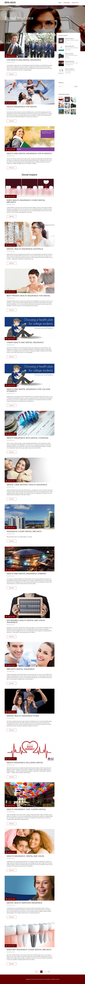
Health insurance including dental (25, 763)
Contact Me (75, 2)
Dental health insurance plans (23, 716)
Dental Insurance (11, 62)
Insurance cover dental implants (24, 531)
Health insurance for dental (22, 107)
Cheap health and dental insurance (25, 342)
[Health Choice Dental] (73, 105)
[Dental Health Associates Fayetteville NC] (73, 111)
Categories (66, 2)
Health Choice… (69, 53)
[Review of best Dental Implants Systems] (67, 99)
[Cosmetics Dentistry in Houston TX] (61, 105)
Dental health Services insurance (24, 903)
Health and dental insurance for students (29, 153)
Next (49, 971)
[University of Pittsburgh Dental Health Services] (67, 111)
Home (59, 2)
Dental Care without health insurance (27, 485)
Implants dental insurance (21, 669)
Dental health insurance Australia (25, 249)
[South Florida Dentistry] (61, 111)
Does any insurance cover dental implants (29, 950)
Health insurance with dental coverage (27, 438)
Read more (11, 74)
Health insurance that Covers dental (26, 809)
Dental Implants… (70, 46)
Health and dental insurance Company (26, 574)
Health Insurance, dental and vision (25, 856)
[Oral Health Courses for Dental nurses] (67, 105)
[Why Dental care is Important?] (73, 99)
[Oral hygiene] (61, 99)
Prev (36, 971)
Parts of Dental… (70, 69)
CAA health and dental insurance (24, 60)
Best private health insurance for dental (28, 296)
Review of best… (70, 38)
